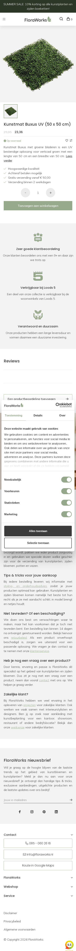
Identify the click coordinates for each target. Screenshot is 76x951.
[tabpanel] (11, 111)
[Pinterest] (44, 812)
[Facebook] (19, 812)
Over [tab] (62, 415)
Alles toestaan (38, 531)
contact (44, 680)
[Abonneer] (69, 800)
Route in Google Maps (38, 865)
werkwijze (18, 727)
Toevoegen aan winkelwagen (38, 206)
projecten (29, 705)
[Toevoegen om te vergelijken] (71, 140)
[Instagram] (31, 812)
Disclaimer (10, 913)
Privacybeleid (12, 921)
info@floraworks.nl (40, 854)
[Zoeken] (62, 19)
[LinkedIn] (56, 812)
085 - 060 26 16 (40, 843)
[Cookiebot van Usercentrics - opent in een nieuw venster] (55, 405)
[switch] (66, 491)
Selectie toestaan (38, 542)
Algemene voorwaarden (19, 929)
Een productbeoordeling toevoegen (32, 399)
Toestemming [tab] (13, 415)
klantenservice (39, 651)
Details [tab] (38, 415)
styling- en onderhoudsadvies (25, 586)
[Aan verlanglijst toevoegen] (67, 140)
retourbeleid (19, 637)
